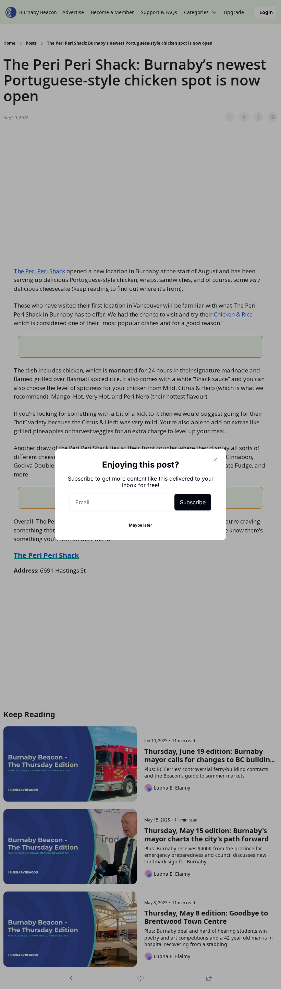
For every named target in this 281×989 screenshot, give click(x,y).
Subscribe (193, 502)
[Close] (215, 459)
